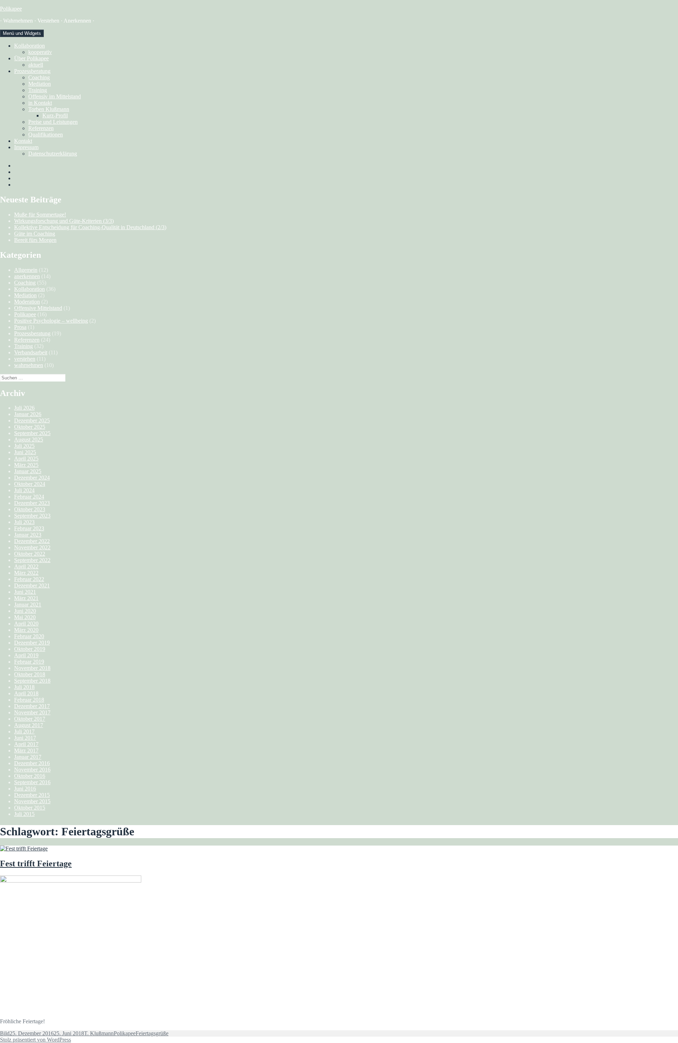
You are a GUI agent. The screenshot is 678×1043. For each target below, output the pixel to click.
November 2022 (32, 547)
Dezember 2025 (32, 420)
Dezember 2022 (32, 541)
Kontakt (23, 141)
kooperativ (40, 52)
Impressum (26, 147)
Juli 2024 (24, 490)
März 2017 (26, 751)
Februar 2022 (29, 579)
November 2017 (32, 712)
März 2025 (26, 465)
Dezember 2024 (32, 478)
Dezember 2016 (32, 763)
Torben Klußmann (48, 109)
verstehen (24, 359)
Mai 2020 (25, 617)
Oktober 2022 (29, 554)
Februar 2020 (29, 636)
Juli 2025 (24, 446)
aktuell (35, 65)
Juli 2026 (24, 408)
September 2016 (32, 782)
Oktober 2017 (29, 719)
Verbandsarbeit (30, 352)
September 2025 (32, 433)
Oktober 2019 (29, 649)
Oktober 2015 (29, 808)
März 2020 (26, 630)
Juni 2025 (25, 452)
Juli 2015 (24, 814)
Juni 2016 (25, 789)
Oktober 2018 (29, 674)
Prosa (20, 327)
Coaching (39, 77)
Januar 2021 (27, 605)
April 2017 (26, 744)
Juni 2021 (25, 592)
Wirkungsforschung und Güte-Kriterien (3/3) (64, 221)
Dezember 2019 (32, 643)
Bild (5, 1033)
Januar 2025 (27, 471)
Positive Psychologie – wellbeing (51, 321)
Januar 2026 (27, 414)
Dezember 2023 (32, 503)
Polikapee (11, 9)
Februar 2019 (29, 662)
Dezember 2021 (32, 585)
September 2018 (32, 681)
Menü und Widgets (22, 33)
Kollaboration (29, 46)
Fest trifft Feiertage (36, 863)
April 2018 (26, 693)
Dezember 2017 (32, 706)
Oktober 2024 (29, 484)
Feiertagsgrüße (152, 1033)
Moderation (27, 302)
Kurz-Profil (55, 115)
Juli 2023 (24, 522)
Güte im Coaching (34, 234)
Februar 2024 (29, 497)
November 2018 (32, 668)
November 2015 (32, 801)
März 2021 (26, 598)
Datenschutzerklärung (52, 154)
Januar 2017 (27, 757)
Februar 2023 (29, 528)
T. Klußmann (99, 1033)
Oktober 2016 (29, 776)
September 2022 (32, 560)
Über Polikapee (31, 58)
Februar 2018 (29, 700)
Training (37, 90)
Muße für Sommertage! (40, 215)
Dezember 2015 (32, 795)
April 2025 (26, 459)
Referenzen (41, 128)
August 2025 (28, 440)
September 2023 (32, 516)
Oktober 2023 (29, 509)
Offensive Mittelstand (38, 308)
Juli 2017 (24, 731)
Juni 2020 (25, 611)
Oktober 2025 (29, 427)
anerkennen (27, 276)
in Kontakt (40, 103)
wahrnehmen (28, 365)
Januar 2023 (27, 535)
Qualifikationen (45, 135)
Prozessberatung (32, 71)
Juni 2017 (25, 738)
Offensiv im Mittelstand (54, 96)
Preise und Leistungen (53, 122)
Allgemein (25, 270)
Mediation (39, 84)
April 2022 (26, 566)
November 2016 (32, 770)
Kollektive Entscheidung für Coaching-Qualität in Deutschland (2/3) (90, 227)
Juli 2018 (24, 687)
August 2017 (28, 725)
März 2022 (26, 573)
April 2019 (26, 655)
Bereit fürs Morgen (35, 240)
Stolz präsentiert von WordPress (35, 1040)
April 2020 (26, 624)
